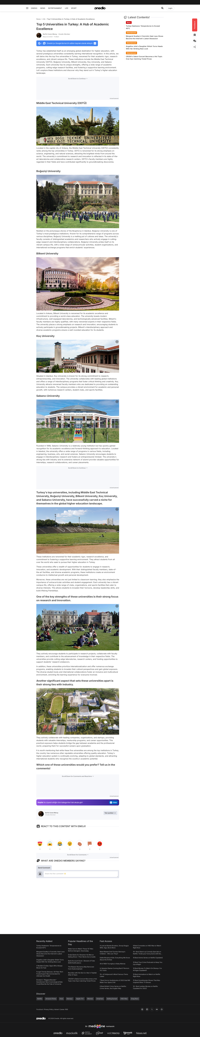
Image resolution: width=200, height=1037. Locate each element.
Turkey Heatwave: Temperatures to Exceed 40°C (143, 27)
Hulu (61, 999)
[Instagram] (142, 1009)
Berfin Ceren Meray (56, 34)
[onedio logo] (100, 8)
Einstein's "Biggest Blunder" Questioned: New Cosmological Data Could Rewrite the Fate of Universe (49, 982)
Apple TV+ (80, 999)
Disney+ (70, 999)
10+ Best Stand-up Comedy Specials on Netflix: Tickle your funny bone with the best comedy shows (147, 954)
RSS (66, 1009)
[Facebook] (147, 1009)
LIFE (66, 8)
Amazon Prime (51, 999)
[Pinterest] (162, 1009)
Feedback (39, 1009)
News (38, 19)
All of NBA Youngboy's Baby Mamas (112, 964)
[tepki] (40, 843)
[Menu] (27, 8)
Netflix (39, 999)
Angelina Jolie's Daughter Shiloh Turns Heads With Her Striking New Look (144, 47)
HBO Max (124, 999)
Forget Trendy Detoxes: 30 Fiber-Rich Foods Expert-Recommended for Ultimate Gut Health (49, 974)
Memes (90, 999)
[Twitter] (152, 1009)
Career (62, 1009)
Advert (56, 1009)
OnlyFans (100, 999)
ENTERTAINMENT (55, 8)
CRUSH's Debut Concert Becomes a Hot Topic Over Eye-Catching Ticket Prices (144, 57)
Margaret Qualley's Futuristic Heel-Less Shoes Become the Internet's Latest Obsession (144, 37)
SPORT (74, 8)
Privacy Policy (49, 1009)
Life (43, 19)
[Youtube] (157, 1009)
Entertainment (131, 33)
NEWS (42, 8)
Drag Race (134, 999)
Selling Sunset (112, 999)
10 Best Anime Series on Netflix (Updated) (148, 958)
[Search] (162, 8)
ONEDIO (34, 8)
